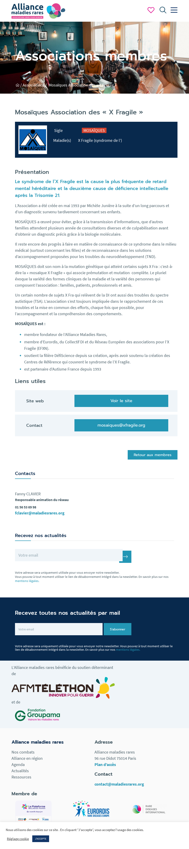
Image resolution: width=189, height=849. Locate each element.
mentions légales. (27, 581)
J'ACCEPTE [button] (40, 838)
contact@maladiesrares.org (119, 784)
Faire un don (151, 10)
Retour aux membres (152, 455)
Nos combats (23, 752)
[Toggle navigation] (172, 10)
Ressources (21, 777)
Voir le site (121, 401)
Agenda (18, 764)
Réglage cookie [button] (18, 839)
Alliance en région (27, 758)
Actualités (20, 770)
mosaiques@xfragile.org (121, 425)
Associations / (35, 85)
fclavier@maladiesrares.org (40, 513)
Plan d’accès (105, 764)
